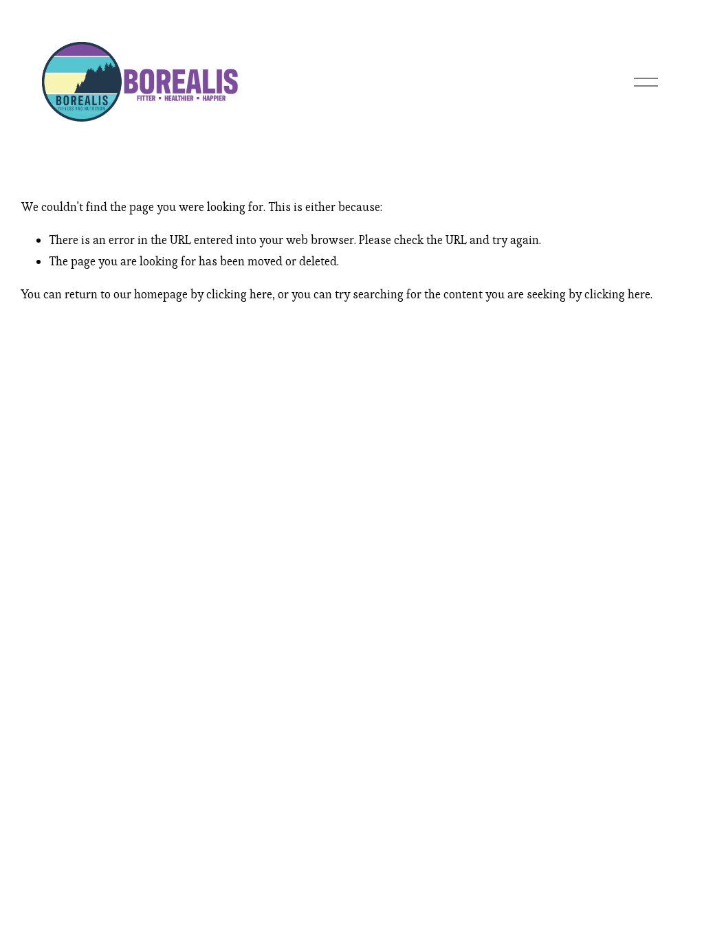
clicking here (239, 294)
